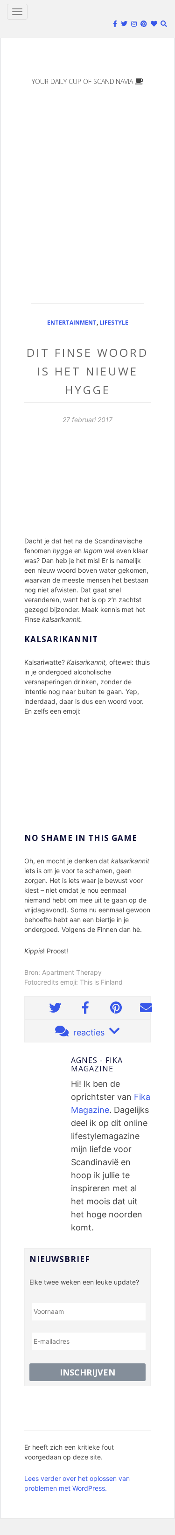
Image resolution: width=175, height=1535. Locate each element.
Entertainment (72, 322)
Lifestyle (113, 322)
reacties (89, 1032)
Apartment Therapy (72, 972)
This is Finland (101, 982)
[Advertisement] (87, 187)
